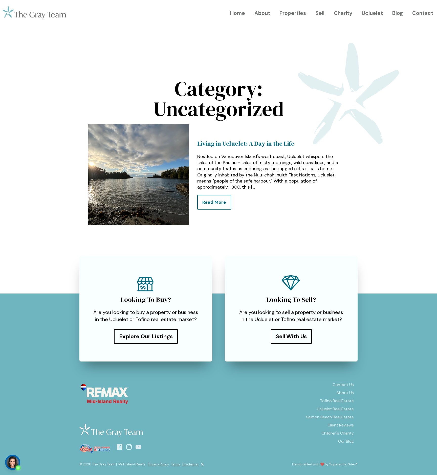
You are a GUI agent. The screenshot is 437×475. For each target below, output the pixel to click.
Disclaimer (190, 464)
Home (237, 13)
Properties (292, 13)
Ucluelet (372, 13)
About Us (345, 392)
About (262, 13)
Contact (422, 13)
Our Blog (346, 441)
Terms (175, 464)
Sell (319, 13)
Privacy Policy (158, 464)
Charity (343, 13)
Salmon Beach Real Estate (330, 417)
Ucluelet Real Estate (335, 409)
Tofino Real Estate (337, 400)
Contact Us (343, 384)
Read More (214, 202)
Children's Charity (337, 433)
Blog (397, 13)
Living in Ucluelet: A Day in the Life (245, 143)
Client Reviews (340, 425)
